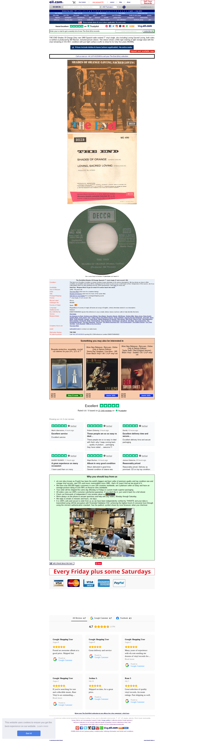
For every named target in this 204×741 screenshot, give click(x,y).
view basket (82, 2)
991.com (95, 724)
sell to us (56, 20)
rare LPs (86, 15)
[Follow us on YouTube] (123, 26)
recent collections (118, 722)
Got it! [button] (29, 733)
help (120, 2)
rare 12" (103, 15)
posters (149, 15)
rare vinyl (76, 15)
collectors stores (104, 20)
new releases (58, 13)
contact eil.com (104, 724)
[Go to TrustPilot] (77, 27)
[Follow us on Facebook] (110, 26)
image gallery (106, 720)
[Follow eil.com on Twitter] (85, 729)
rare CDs (66, 15)
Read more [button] (129, 659)
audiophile (68, 17)
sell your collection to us (81, 722)
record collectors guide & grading (100, 722)
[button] (140, 583)
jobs (150, 20)
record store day (142, 13)
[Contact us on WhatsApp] (127, 26)
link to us (79, 720)
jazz (90, 17)
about (128, 2)
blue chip (56, 15)
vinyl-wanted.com (85, 724)
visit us (80, 20)
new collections (121, 20)
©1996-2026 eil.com (77, 731)
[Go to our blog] (145, 27)
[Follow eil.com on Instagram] (89, 729)
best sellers (122, 13)
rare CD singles (116, 15)
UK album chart (101, 13)
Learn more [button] (42, 726)
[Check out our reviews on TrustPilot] (110, 494)
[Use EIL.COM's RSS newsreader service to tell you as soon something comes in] (123, 728)
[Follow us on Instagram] (117, 26)
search (94, 720)
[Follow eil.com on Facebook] (81, 729)
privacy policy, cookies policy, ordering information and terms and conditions (109, 731)
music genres (127, 720)
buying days (68, 20)
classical (97, 17)
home (73, 720)
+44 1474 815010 (78, 334)
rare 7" (95, 15)
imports (57, 17)
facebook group (138, 20)
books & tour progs (135, 15)
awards (106, 17)
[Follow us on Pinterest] (106, 26)
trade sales (90, 20)
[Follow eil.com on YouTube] (97, 729)
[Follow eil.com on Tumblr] (93, 729)
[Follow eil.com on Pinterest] (77, 729)
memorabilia (144, 17)
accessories (87, 720)
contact (112, 2)
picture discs (117, 17)
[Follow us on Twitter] (113, 26)
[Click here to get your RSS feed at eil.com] (131, 26)
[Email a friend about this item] (61, 564)
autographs (130, 17)
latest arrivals (78, 13)
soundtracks (81, 17)
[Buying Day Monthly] (102, 574)
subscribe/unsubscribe (117, 724)
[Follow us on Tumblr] (120, 26)
